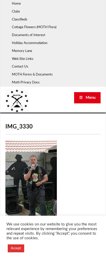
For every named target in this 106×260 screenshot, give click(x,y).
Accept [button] (16, 248)
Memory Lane (22, 51)
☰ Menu (87, 98)
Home (16, 3)
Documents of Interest (28, 35)
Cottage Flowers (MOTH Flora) (34, 27)
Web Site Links (22, 59)
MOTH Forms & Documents (32, 74)
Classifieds (19, 19)
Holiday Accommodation (29, 43)
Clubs (16, 11)
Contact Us (20, 66)
